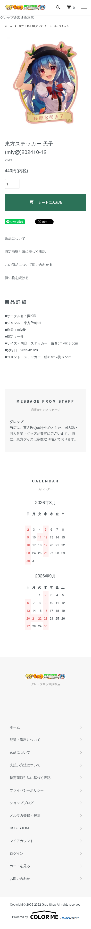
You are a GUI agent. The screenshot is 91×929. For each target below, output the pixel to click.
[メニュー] (83, 7)
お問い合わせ (20, 878)
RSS (13, 827)
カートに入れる (50, 202)
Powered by (20, 917)
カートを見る (20, 865)
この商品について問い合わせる (28, 264)
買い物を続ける (17, 277)
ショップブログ (21, 802)
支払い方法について (25, 764)
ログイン (16, 853)
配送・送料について (25, 739)
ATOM (24, 827)
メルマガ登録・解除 (25, 815)
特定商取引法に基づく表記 (25, 251)
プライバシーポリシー (27, 790)
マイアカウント (21, 840)
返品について (15, 238)
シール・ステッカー (60, 26)
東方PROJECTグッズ (30, 26)
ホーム (8, 26)
